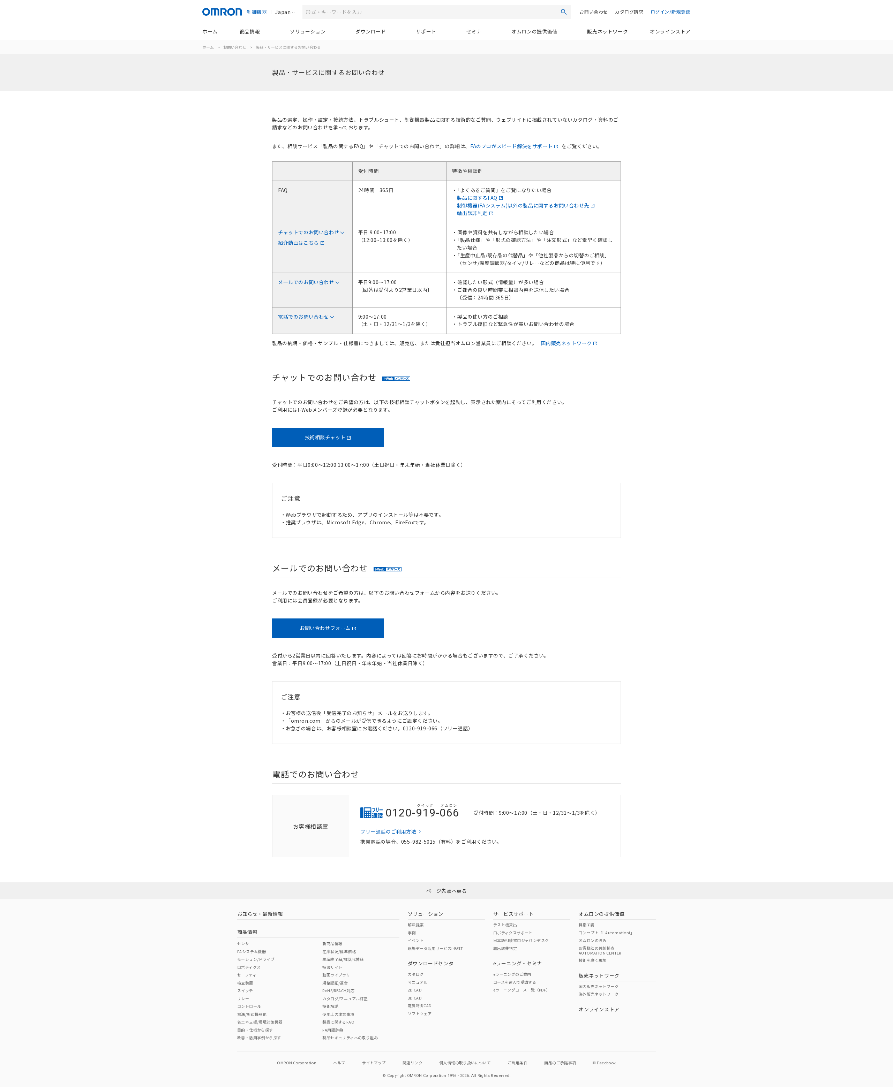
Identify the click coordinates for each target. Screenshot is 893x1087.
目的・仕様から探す (255, 1030)
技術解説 (330, 1006)
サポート (426, 31)
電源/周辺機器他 (252, 1014)
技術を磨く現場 (593, 960)
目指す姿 (587, 924)
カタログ (416, 974)
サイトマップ (374, 1062)
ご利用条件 (517, 1062)
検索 (564, 11)
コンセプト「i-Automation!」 (606, 932)
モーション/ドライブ (256, 959)
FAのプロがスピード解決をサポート (511, 146)
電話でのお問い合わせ (303, 316)
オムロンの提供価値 (534, 31)
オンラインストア (670, 31)
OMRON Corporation (296, 1062)
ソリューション (307, 31)
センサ (243, 943)
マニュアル (418, 982)
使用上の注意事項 (338, 1014)
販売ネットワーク (607, 31)
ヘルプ (339, 1062)
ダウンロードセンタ (430, 963)
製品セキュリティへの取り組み (350, 1037)
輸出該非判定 (472, 213)
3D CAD (415, 998)
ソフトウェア (420, 1013)
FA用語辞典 (332, 1030)
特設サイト (332, 967)
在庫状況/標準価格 (339, 951)
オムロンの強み (593, 940)
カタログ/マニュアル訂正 (345, 998)
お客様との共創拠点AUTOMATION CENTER (600, 950)
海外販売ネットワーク (598, 994)
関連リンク (412, 1062)
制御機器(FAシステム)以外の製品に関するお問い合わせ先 (523, 205)
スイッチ (245, 990)
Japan (283, 11)
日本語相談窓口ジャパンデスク (521, 940)
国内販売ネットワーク (566, 343)
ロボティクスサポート (513, 932)
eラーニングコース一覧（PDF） (521, 990)
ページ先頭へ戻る (446, 890)
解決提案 (416, 924)
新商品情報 (332, 943)
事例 (412, 932)
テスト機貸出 (505, 924)
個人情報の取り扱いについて (465, 1062)
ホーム (210, 31)
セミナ (474, 31)
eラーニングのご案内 (512, 974)
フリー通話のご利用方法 (388, 831)
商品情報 (250, 31)
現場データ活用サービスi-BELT (435, 948)
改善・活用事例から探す (259, 1037)
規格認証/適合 (335, 983)
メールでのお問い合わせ (306, 282)
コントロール (249, 1006)
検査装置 (245, 983)
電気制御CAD (420, 1005)
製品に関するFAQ (477, 197)
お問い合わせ (593, 11)
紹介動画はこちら (298, 242)
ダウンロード (370, 31)
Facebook (606, 1062)
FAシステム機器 (251, 951)
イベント (416, 940)
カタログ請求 (629, 11)
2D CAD (415, 990)
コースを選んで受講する (514, 982)
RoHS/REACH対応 (338, 990)
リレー (243, 998)
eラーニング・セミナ (517, 963)
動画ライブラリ (336, 975)
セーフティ (246, 975)
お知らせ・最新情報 (260, 913)
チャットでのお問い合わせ (308, 232)
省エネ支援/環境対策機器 (260, 1022)
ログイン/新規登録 (670, 11)
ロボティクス (249, 967)
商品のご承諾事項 (560, 1062)
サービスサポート (513, 913)
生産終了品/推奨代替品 (342, 959)
